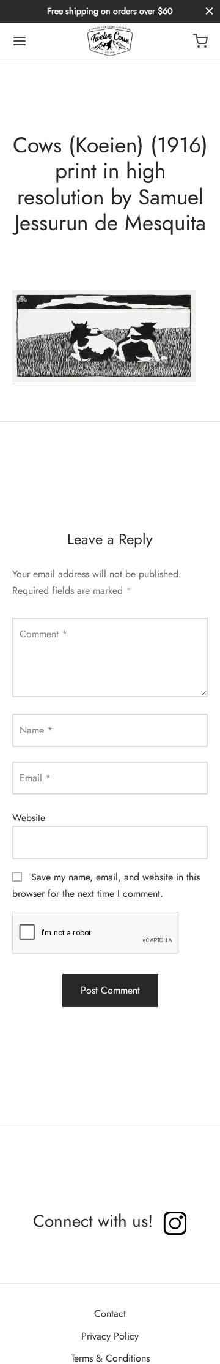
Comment (43, 634)
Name (36, 730)
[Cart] (200, 41)
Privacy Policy (110, 1336)
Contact (110, 1313)
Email (35, 778)
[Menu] (19, 41)
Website (28, 818)
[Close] (209, 11)
